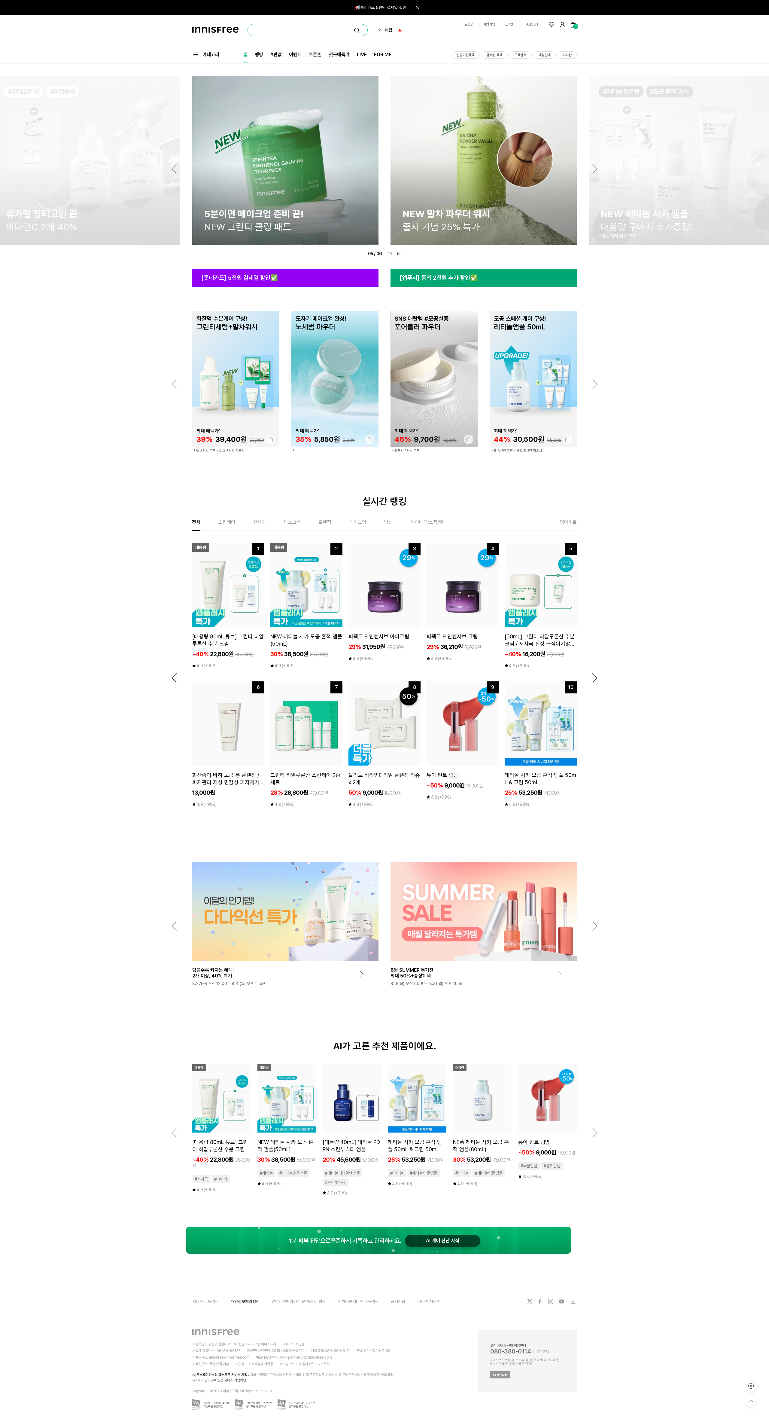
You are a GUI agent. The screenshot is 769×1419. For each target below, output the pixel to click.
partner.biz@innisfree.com (310, 1357)
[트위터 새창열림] (529, 1301)
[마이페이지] (562, 24)
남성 (388, 522)
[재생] (398, 254)
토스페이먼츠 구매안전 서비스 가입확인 (219, 1380)
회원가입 (489, 24)
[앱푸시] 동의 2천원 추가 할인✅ (439, 277)
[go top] (751, 1401)
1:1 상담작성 (500, 1375)
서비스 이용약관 (205, 1301)
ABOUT (532, 24)
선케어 (259, 522)
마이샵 (567, 55)
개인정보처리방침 (245, 1301)
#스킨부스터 (335, 1182)
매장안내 (545, 55)
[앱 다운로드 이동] (573, 1301)
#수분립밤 (529, 1166)
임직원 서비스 (428, 1301)
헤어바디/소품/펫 (427, 522)
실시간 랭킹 (384, 501)
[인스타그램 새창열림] (551, 1301)
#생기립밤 (552, 1166)
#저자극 (201, 1179)
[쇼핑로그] (751, 1386)
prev (174, 384)
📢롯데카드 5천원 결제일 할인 (380, 7)
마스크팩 (292, 522)
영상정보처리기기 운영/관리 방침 (299, 1301)
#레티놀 (266, 1173)
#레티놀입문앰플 (293, 1173)
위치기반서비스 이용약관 (358, 1301)
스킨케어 (226, 522)
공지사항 (398, 1301)
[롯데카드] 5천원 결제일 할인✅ (239, 277)
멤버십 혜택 (495, 55)
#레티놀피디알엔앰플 (342, 1173)
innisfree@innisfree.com (229, 1357)
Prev (174, 169)
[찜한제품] (551, 24)
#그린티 (220, 1179)
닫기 (417, 7)
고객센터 (511, 24)
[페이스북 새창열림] (540, 1301)
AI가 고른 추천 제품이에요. (384, 1046)
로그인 (468, 24)
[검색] (356, 30)
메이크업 (357, 522)
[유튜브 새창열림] (562, 1301)
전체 (196, 522)
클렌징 (325, 522)
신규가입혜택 (466, 55)
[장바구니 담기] (270, 439)
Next (595, 169)
